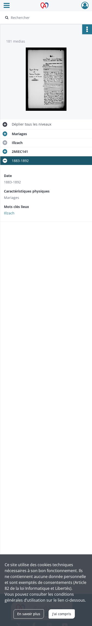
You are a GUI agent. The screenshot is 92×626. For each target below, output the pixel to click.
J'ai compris (61, 613)
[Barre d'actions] (87, 29)
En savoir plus (28, 613)
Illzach (9, 213)
